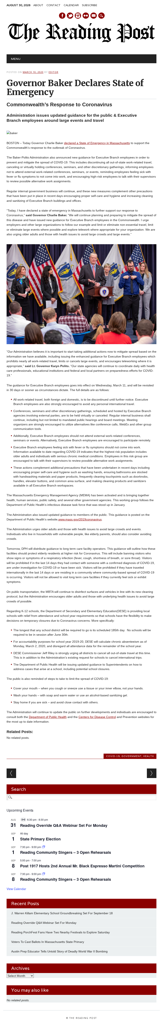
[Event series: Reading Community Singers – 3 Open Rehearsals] (43, 847)
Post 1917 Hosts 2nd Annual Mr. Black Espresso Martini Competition (82, 866)
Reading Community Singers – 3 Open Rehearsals (65, 852)
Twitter (70, 16)
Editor (53, 72)
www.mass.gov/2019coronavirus (80, 519)
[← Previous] (11, 773)
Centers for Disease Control (97, 717)
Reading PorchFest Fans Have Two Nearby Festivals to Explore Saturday (60, 932)
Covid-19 (113, 756)
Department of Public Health (48, 717)
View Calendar (16, 889)
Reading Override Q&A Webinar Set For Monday (63, 825)
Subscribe (89, 5)
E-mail (94, 16)
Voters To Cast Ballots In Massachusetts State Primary (47, 942)
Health (148, 756)
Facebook (62, 16)
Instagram (78, 16)
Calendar (71, 5)
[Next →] (151, 773)
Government (131, 756)
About (38, 5)
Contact (53, 5)
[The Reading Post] (81, 41)
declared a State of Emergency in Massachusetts (97, 143)
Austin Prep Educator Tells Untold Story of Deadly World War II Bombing (59, 951)
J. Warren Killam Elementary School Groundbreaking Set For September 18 (62, 913)
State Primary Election (40, 839)
